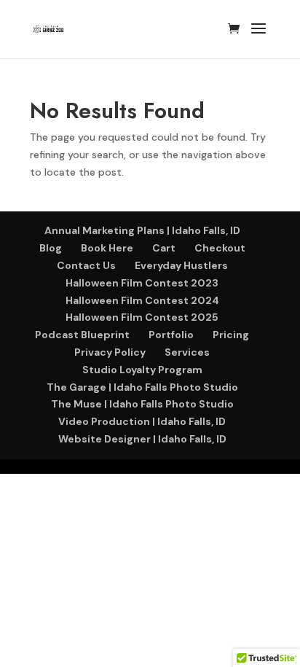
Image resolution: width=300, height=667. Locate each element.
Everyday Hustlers (181, 265)
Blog (50, 247)
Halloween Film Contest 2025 (142, 317)
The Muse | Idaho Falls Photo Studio (142, 403)
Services (187, 352)
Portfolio (171, 334)
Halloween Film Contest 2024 (142, 300)
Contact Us (86, 265)
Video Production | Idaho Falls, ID (142, 421)
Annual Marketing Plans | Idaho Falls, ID (142, 230)
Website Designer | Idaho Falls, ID (142, 438)
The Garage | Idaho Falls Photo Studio (142, 387)
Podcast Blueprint (82, 334)
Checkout (219, 247)
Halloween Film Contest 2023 (142, 282)
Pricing (231, 334)
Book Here (107, 247)
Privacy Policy (110, 352)
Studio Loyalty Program (142, 369)
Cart (163, 247)
